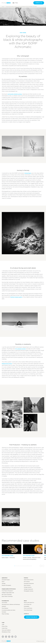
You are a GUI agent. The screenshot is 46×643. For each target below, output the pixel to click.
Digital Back (27, 173)
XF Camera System (20, 348)
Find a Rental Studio (28, 610)
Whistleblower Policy (6, 631)
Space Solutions (27, 585)
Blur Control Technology (7, 594)
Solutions (26, 577)
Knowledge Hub (5, 600)
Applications (4, 577)
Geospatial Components (29, 583)
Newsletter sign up (31, 617)
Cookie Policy (4, 628)
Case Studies (4, 602)
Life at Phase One (27, 604)
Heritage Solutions (27, 587)
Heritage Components (28, 589)
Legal (3, 622)
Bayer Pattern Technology (7, 596)
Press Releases (5, 608)
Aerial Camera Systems (28, 579)
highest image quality (16, 297)
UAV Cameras (27, 581)
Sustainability (26, 606)
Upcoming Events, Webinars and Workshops (11, 604)
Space (3, 581)
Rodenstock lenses (7, 363)
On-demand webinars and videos (8, 610)
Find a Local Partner (28, 608)
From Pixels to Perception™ (7, 590)
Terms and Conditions (6, 630)
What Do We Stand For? (29, 602)
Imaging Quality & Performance (9, 588)
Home (3, 6)
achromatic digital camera (15, 94)
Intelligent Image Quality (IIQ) (8, 592)
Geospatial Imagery (6, 579)
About (25, 600)
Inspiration (4, 606)
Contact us (38, 2)
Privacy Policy (4, 626)
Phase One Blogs (5, 613)
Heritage (3, 583)
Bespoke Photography (6, 585)
